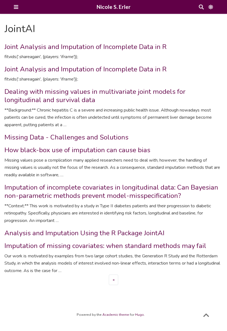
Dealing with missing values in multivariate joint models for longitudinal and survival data (94, 96)
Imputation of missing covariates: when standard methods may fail (105, 245)
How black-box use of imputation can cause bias (77, 150)
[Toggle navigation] (16, 7)
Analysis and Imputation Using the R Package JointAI (84, 233)
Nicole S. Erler (114, 7)
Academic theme (115, 314)
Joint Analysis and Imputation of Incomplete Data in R (85, 46)
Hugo (139, 314)
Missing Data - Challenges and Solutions (66, 137)
